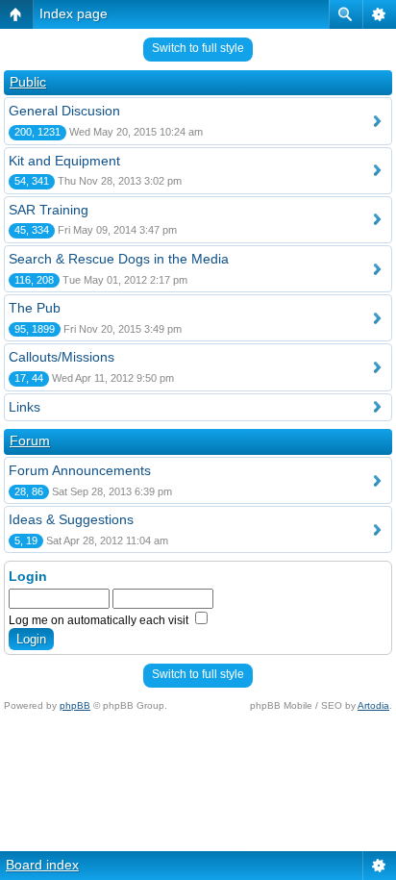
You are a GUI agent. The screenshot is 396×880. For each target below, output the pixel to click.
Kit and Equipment (64, 160)
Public (28, 81)
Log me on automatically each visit (100, 620)
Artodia (373, 705)
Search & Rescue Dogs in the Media (119, 258)
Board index (42, 864)
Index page (73, 13)
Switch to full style (198, 48)
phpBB (75, 705)
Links (24, 407)
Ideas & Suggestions (71, 519)
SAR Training (48, 209)
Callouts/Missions (61, 357)
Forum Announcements (80, 470)
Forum (30, 440)
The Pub (35, 307)
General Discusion (64, 110)
